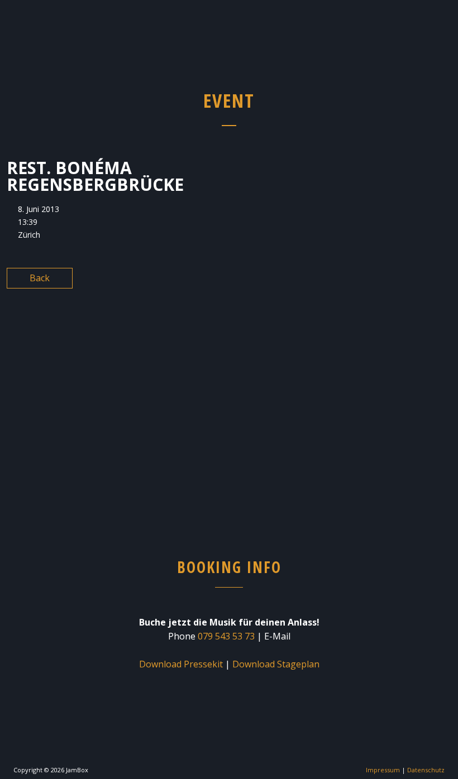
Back (40, 278)
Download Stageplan (275, 664)
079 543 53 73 (226, 636)
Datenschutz (426, 770)
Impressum (383, 770)
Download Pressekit (181, 664)
